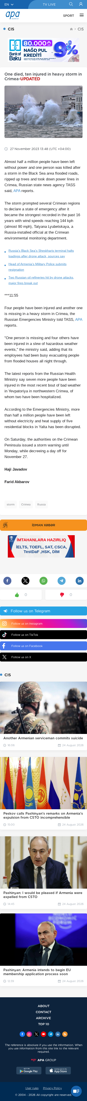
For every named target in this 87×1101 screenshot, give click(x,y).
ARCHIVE (43, 1018)
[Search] (71, 4)
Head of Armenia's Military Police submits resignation (37, 266)
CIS (81, 29)
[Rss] (65, 1034)
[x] (36, 1034)
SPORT (68, 15)
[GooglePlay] (29, 1071)
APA (16, 191)
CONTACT (43, 1012)
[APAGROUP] (43, 1060)
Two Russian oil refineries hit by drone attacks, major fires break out (41, 280)
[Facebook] (22, 1034)
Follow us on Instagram (26, 623)
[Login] (81, 4)
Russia (41, 504)
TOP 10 (43, 1024)
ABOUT (44, 1006)
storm (10, 504)
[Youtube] (43, 1034)
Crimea (26, 504)
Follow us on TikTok (24, 634)
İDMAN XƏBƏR (43, 525)
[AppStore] (58, 1071)
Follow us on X (21, 657)
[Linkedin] (57, 1034)
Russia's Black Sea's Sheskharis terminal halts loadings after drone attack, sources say (41, 253)
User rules (32, 1088)
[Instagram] (29, 1034)
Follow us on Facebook (27, 646)
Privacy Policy (52, 1088)
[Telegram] (50, 1034)
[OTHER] (80, 15)
